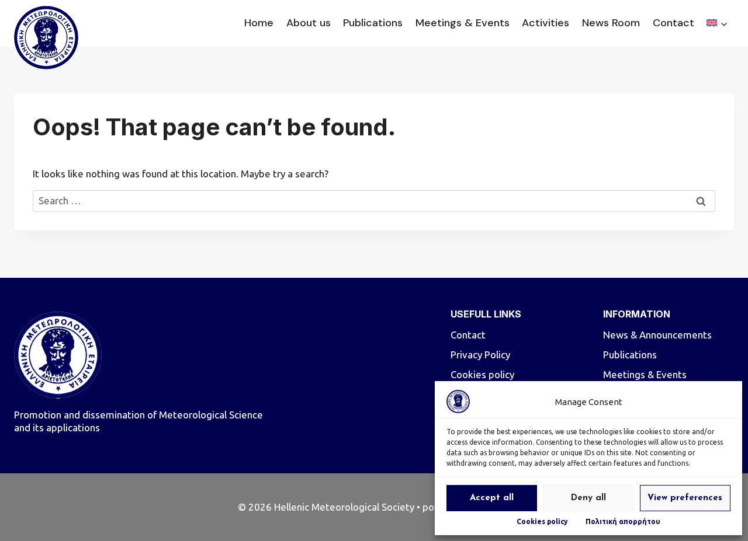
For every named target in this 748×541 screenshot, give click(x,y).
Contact (673, 23)
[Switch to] (717, 24)
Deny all (588, 498)
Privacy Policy (480, 354)
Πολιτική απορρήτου (623, 521)
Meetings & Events (462, 23)
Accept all (492, 498)
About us (308, 23)
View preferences (684, 498)
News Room (611, 23)
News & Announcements (657, 334)
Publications (373, 23)
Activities (545, 23)
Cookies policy (542, 521)
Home (258, 23)
